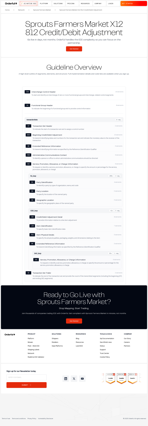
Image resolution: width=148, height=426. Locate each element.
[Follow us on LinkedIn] (65, 378)
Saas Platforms (57, 346)
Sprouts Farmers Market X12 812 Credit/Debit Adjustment (80, 10)
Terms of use (6, 418)
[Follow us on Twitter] (74, 378)
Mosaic (30, 342)
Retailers (55, 342)
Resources (80, 342)
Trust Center (104, 353)
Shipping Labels (33, 350)
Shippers (55, 338)
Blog (77, 338)
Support (103, 350)
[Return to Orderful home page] (9, 334)
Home (7, 10)
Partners (127, 346)
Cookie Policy (105, 357)
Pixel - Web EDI (33, 346)
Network (21, 10)
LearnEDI (79, 346)
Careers (127, 342)
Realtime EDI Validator (36, 357)
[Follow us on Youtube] (82, 378)
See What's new (106, 342)
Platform (31, 338)
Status (102, 346)
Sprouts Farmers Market (42, 10)
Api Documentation (107, 338)
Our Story (127, 338)
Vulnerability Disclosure (45, 418)
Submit (25, 385)
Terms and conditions (19, 418)
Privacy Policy (32, 418)
